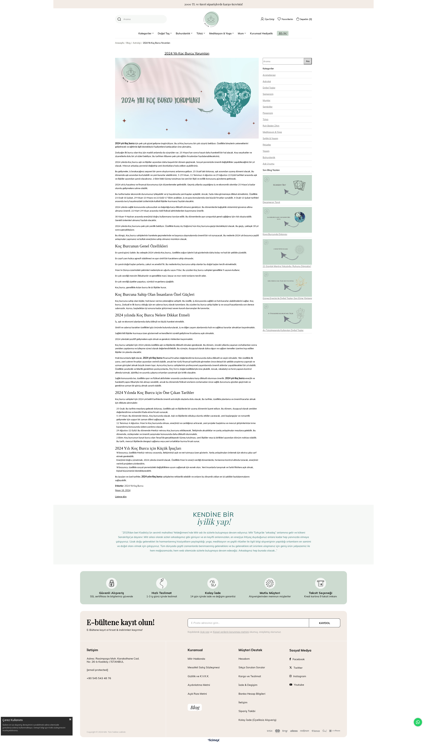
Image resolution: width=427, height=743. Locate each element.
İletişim (243, 702)
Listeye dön (121, 496)
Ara (307, 61)
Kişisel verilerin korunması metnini (231, 631)
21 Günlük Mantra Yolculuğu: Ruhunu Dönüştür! (287, 266)
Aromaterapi (269, 75)
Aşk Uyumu (268, 163)
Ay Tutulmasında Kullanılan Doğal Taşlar (283, 330)
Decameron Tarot (271, 202)
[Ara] (119, 19)
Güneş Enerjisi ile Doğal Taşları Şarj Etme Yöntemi (287, 298)
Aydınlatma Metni (199, 684)
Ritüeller (267, 144)
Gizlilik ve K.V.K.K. (198, 676)
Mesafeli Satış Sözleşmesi (204, 667)
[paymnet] (303, 731)
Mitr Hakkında (196, 658)
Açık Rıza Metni (197, 693)
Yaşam (266, 151)
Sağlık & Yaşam (270, 138)
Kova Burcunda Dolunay (275, 234)
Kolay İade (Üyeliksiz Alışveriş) (257, 719)
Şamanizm (268, 94)
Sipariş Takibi (247, 711)
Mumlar (266, 100)
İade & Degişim (248, 684)
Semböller (268, 106)
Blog (194, 707)
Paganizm (268, 113)
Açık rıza (204, 631)
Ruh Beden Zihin (271, 125)
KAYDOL (324, 623)
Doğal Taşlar (269, 87)
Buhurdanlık (269, 157)
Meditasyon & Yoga (272, 132)
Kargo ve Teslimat (250, 676)
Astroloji (267, 81)
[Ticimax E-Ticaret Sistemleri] (214, 740)
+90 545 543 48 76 (99, 678)
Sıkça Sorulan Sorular (252, 667)
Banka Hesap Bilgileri (252, 693)
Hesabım (244, 658)
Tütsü (265, 119)
